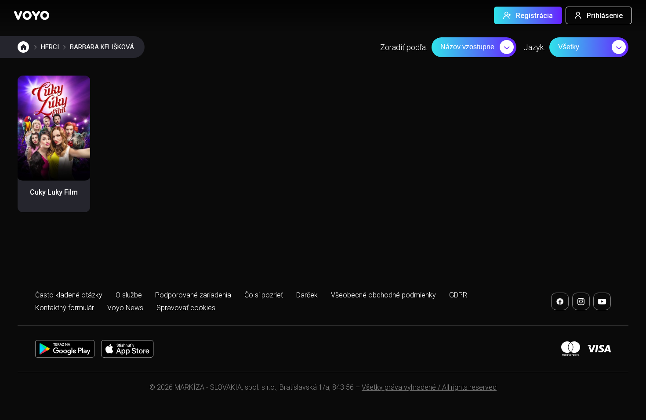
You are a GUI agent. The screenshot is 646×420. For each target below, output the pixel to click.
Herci (50, 47)
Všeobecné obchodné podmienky (383, 295)
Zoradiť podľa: (403, 47)
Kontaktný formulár (64, 308)
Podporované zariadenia (193, 295)
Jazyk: (534, 47)
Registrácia (534, 15)
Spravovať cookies (185, 308)
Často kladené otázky (68, 295)
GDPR (458, 295)
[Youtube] (602, 301)
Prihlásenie (605, 15)
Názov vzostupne (467, 47)
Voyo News (125, 308)
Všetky (568, 47)
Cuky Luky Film (54, 192)
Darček (307, 295)
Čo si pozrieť (263, 295)
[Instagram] (581, 301)
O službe (129, 295)
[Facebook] (560, 301)
